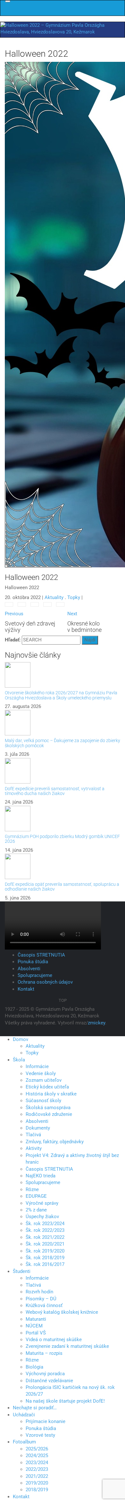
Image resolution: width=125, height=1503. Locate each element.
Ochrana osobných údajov (45, 982)
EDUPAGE (36, 1196)
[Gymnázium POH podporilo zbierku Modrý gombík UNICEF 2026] (62, 818)
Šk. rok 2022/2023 (45, 1230)
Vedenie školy (41, 1073)
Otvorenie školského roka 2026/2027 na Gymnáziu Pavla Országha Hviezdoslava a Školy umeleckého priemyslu (61, 695)
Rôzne (32, 1189)
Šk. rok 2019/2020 (45, 1251)
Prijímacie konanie (45, 1421)
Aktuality (54, 597)
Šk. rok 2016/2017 (45, 1264)
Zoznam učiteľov (44, 1080)
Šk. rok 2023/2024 (45, 1223)
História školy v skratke (51, 1094)
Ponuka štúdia (33, 962)
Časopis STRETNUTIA (41, 955)
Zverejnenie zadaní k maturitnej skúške (67, 1346)
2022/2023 (37, 1469)
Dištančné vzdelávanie (49, 1381)
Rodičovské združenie (49, 1114)
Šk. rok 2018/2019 (45, 1258)
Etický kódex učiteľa (47, 1087)
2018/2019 (37, 1489)
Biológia (34, 1367)
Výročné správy (42, 1203)
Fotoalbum (24, 1442)
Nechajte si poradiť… (35, 1408)
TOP (63, 1000)
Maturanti (36, 1319)
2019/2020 (37, 1483)
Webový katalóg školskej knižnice (62, 1312)
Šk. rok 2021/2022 (45, 1237)
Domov (20, 1039)
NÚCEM (34, 1326)
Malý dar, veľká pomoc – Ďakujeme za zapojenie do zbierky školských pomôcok (62, 743)
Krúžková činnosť (44, 1305)
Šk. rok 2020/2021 (45, 1244)
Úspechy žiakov (42, 1216)
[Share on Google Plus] (34, 604)
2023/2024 (37, 1462)
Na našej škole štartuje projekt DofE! (65, 1401)
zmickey (96, 1023)
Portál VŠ (36, 1333)
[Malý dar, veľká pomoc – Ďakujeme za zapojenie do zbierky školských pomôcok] (62, 722)
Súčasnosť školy (43, 1100)
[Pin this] (47, 604)
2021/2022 (37, 1476)
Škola (19, 1060)
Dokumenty (38, 1128)
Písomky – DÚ (41, 1299)
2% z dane (36, 1210)
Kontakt (26, 989)
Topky (73, 597)
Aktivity (34, 1148)
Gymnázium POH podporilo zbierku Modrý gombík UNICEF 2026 (62, 839)
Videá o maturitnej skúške (54, 1339)
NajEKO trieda (40, 1176)
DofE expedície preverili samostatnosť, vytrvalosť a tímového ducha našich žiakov (54, 791)
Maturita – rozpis (44, 1353)
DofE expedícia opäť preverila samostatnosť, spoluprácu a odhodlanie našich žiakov (62, 887)
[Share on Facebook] (9, 604)
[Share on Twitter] (22, 604)
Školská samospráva (48, 1107)
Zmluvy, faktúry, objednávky (55, 1142)
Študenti (21, 1271)
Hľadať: (13, 640)
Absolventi (29, 969)
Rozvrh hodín (39, 1292)
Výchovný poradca (45, 1374)
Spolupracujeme (35, 975)
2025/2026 (37, 1449)
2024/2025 (37, 1455)
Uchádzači (24, 1415)
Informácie (37, 1066)
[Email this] (60, 604)
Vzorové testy (40, 1435)
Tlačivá (33, 1135)
